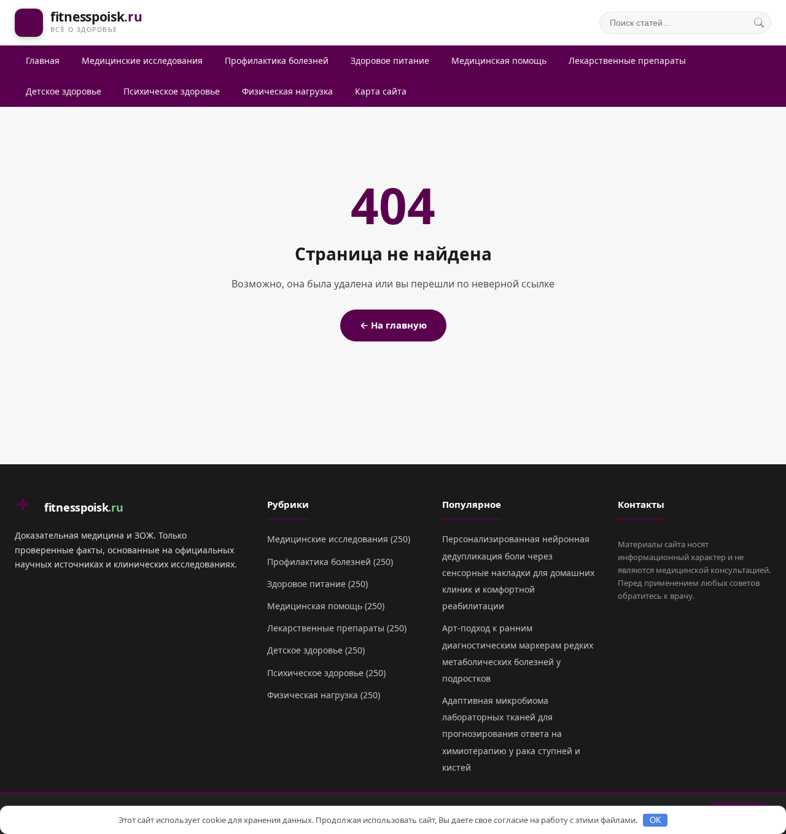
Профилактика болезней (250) (330, 561)
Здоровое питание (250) (317, 584)
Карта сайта (381, 91)
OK (655, 820)
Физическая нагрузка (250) (323, 695)
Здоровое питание (390, 60)
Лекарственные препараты (627, 60)
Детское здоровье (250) (316, 650)
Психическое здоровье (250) (326, 673)
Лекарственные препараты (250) (337, 628)
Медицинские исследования (142, 60)
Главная (43, 60)
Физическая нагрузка (287, 91)
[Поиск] (759, 23)
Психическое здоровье (171, 91)
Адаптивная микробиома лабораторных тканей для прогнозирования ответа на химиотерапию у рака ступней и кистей (511, 734)
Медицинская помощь (499, 60)
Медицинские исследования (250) (338, 539)
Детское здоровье (63, 91)
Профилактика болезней (277, 60)
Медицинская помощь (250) (325, 606)
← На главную (393, 325)
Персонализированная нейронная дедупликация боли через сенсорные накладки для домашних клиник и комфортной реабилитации (518, 572)
